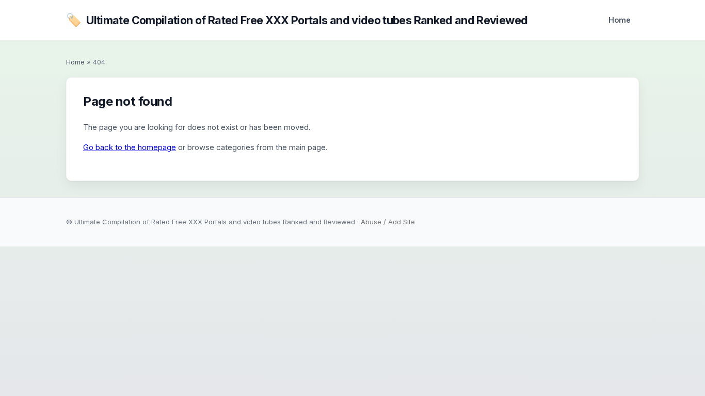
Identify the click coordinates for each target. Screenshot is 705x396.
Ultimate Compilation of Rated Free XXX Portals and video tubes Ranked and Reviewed (296, 19)
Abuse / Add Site (388, 222)
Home (619, 19)
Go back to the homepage (129, 147)
